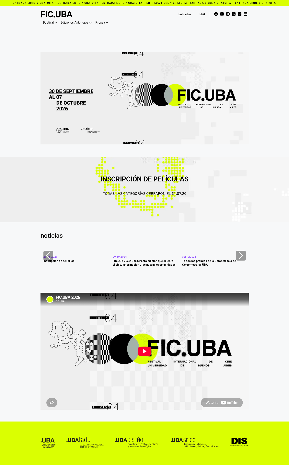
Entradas (185, 14)
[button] (50, 23)
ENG (202, 14)
